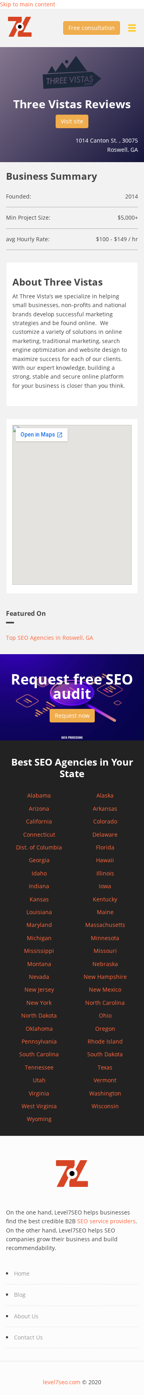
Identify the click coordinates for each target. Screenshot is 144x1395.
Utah (39, 1080)
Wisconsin (105, 1106)
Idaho (39, 873)
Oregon (105, 1028)
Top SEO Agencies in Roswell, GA (49, 637)
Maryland (39, 925)
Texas (105, 1067)
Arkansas (105, 808)
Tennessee (39, 1067)
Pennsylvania (39, 1041)
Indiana (39, 886)
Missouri (105, 950)
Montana (39, 964)
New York (39, 1002)
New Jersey (39, 989)
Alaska (105, 795)
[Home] (24, 26)
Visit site (72, 121)
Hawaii (105, 860)
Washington (105, 1093)
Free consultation (91, 28)
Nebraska (105, 964)
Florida (105, 847)
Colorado (105, 821)
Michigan (39, 938)
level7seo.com (61, 1382)
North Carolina (105, 1002)
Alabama (39, 795)
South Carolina (39, 1054)
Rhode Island (105, 1041)
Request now (72, 715)
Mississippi (39, 950)
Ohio (105, 1015)
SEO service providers (106, 1221)
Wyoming (39, 1119)
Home (22, 1273)
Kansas (39, 899)
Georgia (39, 860)
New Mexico (105, 989)
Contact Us (28, 1337)
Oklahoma (39, 1028)
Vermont (105, 1080)
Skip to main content (27, 4)
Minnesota (105, 938)
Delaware (105, 834)
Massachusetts (105, 925)
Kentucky (105, 899)
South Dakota (105, 1054)
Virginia (39, 1093)
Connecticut (39, 834)
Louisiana (39, 912)
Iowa (105, 886)
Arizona (39, 808)
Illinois (105, 873)
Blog (20, 1294)
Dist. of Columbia (39, 847)
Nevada (39, 976)
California (39, 821)
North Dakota (39, 1015)
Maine (105, 912)
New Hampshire (105, 976)
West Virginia (39, 1106)
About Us (26, 1316)
